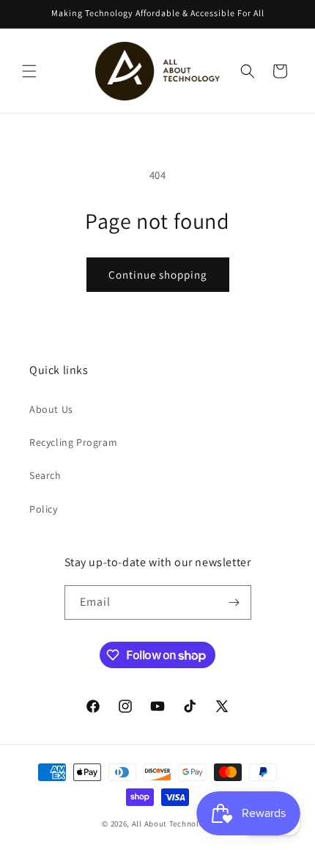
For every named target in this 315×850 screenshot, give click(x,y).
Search (45, 475)
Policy (43, 509)
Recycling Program (73, 442)
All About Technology (172, 823)
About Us (51, 409)
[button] (29, 71)
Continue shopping (157, 275)
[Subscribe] (234, 602)
